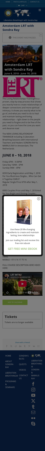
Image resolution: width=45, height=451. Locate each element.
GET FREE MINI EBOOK (22, 249)
